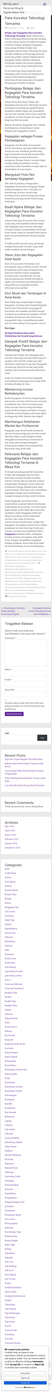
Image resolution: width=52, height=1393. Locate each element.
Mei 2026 (9, 826)
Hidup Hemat (11, 1018)
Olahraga (9, 1172)
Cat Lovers (10, 911)
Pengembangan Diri (13, 560)
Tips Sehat (10, 1321)
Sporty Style (11, 1291)
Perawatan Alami (13, 1215)
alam (7, 869)
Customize (25, 1373)
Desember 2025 (12, 847)
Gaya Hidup (10, 967)
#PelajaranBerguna (13, 584)
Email (8, 679)
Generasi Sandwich (14, 988)
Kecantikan (10, 1065)
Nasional (9, 1163)
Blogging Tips (12, 907)
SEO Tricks (10, 1279)
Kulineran (9, 1116)
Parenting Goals (12, 1176)
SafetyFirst (10, 1253)
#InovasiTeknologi (13, 575)
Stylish (8, 1300)
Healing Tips (11, 992)
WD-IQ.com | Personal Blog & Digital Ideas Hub (13, 8)
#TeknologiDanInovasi (15, 593)
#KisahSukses (25, 581)
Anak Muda (13, 551)
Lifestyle (9, 1133)
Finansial (9, 954)
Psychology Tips (13, 1232)
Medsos (8, 1150)
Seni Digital (10, 1274)
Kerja (7, 1078)
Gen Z (13, 554)
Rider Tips (10, 1244)
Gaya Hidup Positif (14, 971)
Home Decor (11, 1027)
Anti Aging (10, 881)
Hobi (7, 1022)
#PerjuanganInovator (35, 587)
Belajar (8, 898)
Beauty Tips (10, 894)
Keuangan (10, 1099)
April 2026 (10, 830)
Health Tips (10, 1001)
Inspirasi (9, 1039)
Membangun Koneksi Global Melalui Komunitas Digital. (13, 611)
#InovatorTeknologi (31, 575)
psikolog (9, 1227)
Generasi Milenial (13, 984)
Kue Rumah (10, 1112)
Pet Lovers (10, 1219)
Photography (11, 1223)
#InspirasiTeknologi (14, 578)
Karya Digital (11, 1056)
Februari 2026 (11, 839)
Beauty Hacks (11, 890)
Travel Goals (11, 1330)
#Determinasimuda (13, 572)
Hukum (8, 1031)
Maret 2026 (10, 835)
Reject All (25, 1378)
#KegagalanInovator (33, 578)
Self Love (9, 1270)
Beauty (8, 886)
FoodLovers (10, 958)
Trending (9, 563)
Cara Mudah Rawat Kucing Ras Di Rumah (24, 785)
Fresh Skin (10, 963)
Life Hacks (10, 1129)
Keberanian (10, 1061)
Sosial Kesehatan (13, 1287)
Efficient (9, 937)
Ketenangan (11, 1095)
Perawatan (10, 1210)
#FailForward (29, 572)
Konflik (8, 1103)
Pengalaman (11, 1197)
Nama (8, 669)
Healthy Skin (11, 1005)
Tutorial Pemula (12, 1343)
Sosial (7, 1283)
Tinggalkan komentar (17, 596)
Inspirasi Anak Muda (26, 554)
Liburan (8, 1125)
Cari (7, 733)
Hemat (8, 1009)
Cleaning (9, 916)
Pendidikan (37, 557)
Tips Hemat (10, 1309)
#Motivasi (36, 581)
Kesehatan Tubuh (13, 1091)
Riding (8, 1249)
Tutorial (17, 563)
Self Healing (11, 1266)
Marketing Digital (13, 1142)
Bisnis (21, 551)
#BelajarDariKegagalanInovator (19, 569)
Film (7, 950)
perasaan (9, 1206)
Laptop (8, 1121)
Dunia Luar (36, 551)
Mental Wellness (13, 1155)
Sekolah (9, 1257)
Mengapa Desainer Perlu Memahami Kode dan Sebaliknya (40, 611)
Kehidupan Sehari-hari (16, 1069)
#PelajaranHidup (30, 584)
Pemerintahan (12, 1185)
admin (32, 28)
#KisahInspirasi (12, 581)
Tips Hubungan (12, 1313)
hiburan (9, 1014)
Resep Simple (11, 1240)
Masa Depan (17, 557)
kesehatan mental (13, 1086)
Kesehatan (10, 1082)
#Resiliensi (10, 590)
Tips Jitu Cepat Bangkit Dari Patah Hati (23, 759)
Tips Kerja (10, 1317)
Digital (28, 551)
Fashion (8, 945)
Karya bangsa (11, 1052)
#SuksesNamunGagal (24, 590)
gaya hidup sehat (13, 975)
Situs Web (9, 689)
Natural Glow (11, 1168)
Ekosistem (10, 941)
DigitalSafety (11, 928)
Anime (8, 877)
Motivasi (27, 557)
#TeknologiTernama (35, 593)
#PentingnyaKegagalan (15, 587)
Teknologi (10, 1304)
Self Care (9, 1262)
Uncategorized (28, 563)
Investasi (9, 1048)
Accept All (25, 1383)
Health (8, 997)
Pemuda (9, 1189)
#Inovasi (39, 572)
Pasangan (9, 1180)
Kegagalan (10, 534)
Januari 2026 (11, 843)
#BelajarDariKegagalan (15, 566)
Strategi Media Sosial (32, 560)
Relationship (11, 1236)
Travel (8, 1326)
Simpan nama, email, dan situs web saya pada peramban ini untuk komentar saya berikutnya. (24, 706)
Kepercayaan (11, 1074)
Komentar (10, 638)
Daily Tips (10, 920)
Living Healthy (12, 1138)
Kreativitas (10, 1108)
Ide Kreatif (10, 1035)
